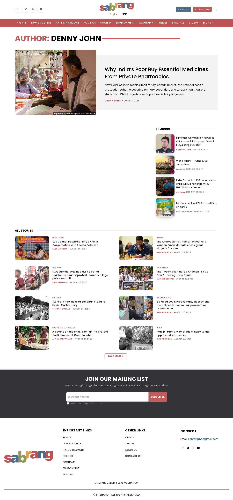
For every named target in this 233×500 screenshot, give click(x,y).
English (114, 14)
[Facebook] (18, 9)
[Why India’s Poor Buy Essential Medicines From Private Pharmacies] (55, 82)
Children (181, 192)
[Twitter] (25, 9)
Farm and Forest (185, 212)
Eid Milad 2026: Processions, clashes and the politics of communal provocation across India (183, 305)
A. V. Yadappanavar (62, 339)
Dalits (160, 238)
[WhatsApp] (33, 9)
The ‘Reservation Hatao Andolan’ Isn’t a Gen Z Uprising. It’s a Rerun (182, 273)
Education (58, 238)
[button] (215, 9)
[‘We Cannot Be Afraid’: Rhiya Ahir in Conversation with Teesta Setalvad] (32, 248)
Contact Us (202, 9)
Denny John (113, 100)
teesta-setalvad (61, 309)
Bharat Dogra (164, 339)
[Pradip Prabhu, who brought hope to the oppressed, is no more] (136, 338)
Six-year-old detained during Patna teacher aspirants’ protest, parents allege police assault (80, 275)
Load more (114, 356)
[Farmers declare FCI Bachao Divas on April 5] (165, 207)
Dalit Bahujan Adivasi (64, 328)
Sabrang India (60, 282)
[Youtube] (41, 9)
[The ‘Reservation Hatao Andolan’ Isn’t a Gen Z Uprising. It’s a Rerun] (136, 278)
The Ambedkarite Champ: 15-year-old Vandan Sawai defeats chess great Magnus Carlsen (181, 245)
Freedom (180, 169)
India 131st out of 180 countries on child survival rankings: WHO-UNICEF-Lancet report (196, 184)
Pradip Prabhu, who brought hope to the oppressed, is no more (183, 333)
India (159, 328)
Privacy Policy (98, 403)
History (56, 298)
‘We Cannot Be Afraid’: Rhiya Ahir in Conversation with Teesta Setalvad (75, 243)
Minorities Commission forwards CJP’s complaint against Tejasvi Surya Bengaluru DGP (195, 141)
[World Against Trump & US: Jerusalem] (165, 165)
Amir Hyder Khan (165, 279)
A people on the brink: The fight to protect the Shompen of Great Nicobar (80, 333)
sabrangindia (59, 249)
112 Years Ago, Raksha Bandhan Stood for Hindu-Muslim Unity (79, 303)
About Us (183, 9)
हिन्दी (125, 14)
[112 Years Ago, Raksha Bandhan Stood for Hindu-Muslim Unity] (32, 308)
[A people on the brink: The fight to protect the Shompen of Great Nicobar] (32, 338)
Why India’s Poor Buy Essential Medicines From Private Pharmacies (156, 73)
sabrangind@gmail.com (203, 439)
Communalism (183, 150)
